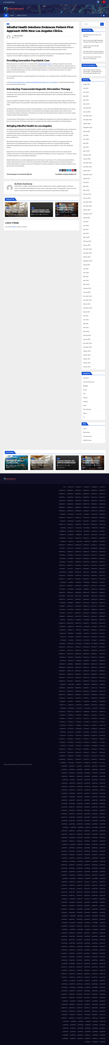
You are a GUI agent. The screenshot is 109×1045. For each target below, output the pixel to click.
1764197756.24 (86, 575)
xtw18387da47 (72, 994)
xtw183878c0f (87, 912)
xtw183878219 (95, 898)
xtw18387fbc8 (73, 1038)
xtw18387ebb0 (87, 1014)
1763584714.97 (70, 565)
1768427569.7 (94, 660)
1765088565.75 (102, 592)
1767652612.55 (70, 647)
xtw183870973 (95, 773)
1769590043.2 (102, 684)
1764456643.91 (63, 582)
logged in (14, 226)
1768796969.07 (62, 670)
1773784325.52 (86, 759)
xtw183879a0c (79, 926)
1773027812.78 (86, 755)
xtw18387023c (72, 766)
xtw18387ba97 (102, 956)
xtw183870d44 (95, 776)
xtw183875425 (95, 851)
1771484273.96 (102, 725)
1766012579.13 (78, 613)
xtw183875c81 (65, 861)
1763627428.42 (78, 565)
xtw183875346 (87, 851)
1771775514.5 (70, 735)
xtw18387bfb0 (65, 963)
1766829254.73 (70, 630)
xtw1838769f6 (102, 871)
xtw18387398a (72, 820)
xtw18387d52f (87, 987)
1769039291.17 (78, 674)
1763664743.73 (86, 565)
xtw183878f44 (95, 915)
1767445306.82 (102, 640)
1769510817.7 (79, 684)
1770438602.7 (94, 701)
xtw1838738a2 (95, 817)
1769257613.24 (94, 677)
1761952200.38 (86, 531)
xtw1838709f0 (102, 773)
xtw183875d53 (72, 861)
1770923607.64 (62, 715)
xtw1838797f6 (102, 922)
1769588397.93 (94, 684)
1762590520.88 (78, 544)
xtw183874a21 (72, 841)
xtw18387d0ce (102, 980)
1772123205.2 (102, 742)
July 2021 (85, 315)
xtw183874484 (102, 830)
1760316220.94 (62, 500)
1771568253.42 (94, 728)
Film (58, 205)
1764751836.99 (102, 585)
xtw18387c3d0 (87, 967)
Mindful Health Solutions (44, 64)
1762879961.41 (62, 551)
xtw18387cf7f (65, 980)
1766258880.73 (102, 616)
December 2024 (87, 162)
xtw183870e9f (65, 779)
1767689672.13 (78, 647)
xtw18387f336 (65, 1028)
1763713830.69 (102, 565)
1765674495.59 (78, 606)
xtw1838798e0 (64, 926)
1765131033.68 (70, 595)
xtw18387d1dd (64, 984)
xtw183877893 (87, 892)
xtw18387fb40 (102, 1035)
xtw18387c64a (87, 970)
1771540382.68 (78, 728)
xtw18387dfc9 (102, 1001)
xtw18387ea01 (64, 1014)
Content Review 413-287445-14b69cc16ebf (41, 211)
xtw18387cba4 (102, 973)
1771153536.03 (94, 718)
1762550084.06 (70, 544)
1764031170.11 (86, 572)
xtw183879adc (95, 926)
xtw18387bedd (95, 960)
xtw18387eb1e (72, 1014)
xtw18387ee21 (95, 1018)
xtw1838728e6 (95, 800)
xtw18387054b (79, 769)
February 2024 (87, 194)
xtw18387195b (79, 786)
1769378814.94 (86, 681)
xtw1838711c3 (80, 783)
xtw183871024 (87, 779)
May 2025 (85, 143)
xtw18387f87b (80, 1031)
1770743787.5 (95, 708)
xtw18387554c (72, 854)
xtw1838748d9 (79, 837)
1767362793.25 (78, 640)
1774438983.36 (87, 762)
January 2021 (86, 339)
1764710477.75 (94, 585)
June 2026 (86, 92)
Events (85, 389)
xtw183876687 (95, 868)
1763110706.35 (78, 555)
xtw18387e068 (64, 1004)
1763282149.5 (78, 558)
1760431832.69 (94, 500)
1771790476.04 (78, 735)
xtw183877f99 (72, 898)
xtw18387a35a (79, 932)
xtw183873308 (87, 810)
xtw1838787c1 (102, 905)
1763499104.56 (94, 561)
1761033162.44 (71, 514)
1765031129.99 (86, 592)
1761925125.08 (78, 531)
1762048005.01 (70, 534)
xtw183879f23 (95, 929)
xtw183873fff (87, 827)
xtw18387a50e (79, 936)
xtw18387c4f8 (64, 970)
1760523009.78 (78, 504)
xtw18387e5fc (102, 1004)
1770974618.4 (78, 715)
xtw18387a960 (64, 943)
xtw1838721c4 (87, 793)
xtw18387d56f (95, 987)
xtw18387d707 (72, 990)
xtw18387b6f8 (64, 956)
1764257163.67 (102, 575)
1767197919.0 (78, 636)
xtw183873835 (79, 817)
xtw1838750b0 (72, 847)
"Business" (86, 378)
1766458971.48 (62, 623)
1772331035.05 (78, 749)
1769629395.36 (62, 687)
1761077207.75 (79, 514)
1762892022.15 (70, 551)
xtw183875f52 (95, 861)
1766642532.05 (62, 626)
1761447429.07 (86, 521)
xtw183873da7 (95, 824)
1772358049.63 (86, 749)
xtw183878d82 (102, 912)
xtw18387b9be (95, 956)
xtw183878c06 (79, 912)
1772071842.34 (86, 742)
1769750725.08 (102, 687)
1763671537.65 (94, 565)
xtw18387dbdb (72, 997)
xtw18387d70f (79, 990)
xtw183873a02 (95, 820)
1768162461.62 (62, 657)
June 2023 (86, 225)
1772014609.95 (70, 742)
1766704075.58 (78, 626)
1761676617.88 (102, 524)
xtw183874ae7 (87, 841)
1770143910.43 (70, 698)
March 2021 (86, 331)
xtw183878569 (95, 902)
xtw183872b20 (95, 803)
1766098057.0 (62, 616)
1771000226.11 (94, 715)
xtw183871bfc (102, 786)
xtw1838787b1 (95, 905)
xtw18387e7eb (87, 1007)
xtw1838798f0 (72, 926)
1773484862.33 (70, 759)
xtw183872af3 (87, 803)
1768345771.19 (71, 660)
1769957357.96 (62, 694)
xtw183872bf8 (64, 807)
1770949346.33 (70, 715)
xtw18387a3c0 (87, 932)
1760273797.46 (94, 497)
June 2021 (86, 319)
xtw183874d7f (80, 844)
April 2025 (86, 147)
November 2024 (87, 166)
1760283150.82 (102, 497)
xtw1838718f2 (72, 786)
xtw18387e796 (79, 1007)
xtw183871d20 (64, 790)
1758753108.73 (78, 490)
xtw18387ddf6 (72, 1001)
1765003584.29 (78, 592)
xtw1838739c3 (79, 820)
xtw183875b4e (87, 858)
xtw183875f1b (87, 861)
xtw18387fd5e (102, 1038)
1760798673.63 (94, 507)
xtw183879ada (87, 926)
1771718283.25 (94, 732)
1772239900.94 (94, 745)
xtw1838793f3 (80, 922)
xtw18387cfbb (80, 980)
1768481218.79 (62, 664)
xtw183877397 (87, 885)
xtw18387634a (95, 864)
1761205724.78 (70, 517)
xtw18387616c (64, 864)
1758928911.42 (94, 490)
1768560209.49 (86, 664)
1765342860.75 (78, 599)
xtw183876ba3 (87, 875)
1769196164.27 (78, 677)
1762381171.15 (71, 541)
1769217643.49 (86, 677)
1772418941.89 (70, 752)
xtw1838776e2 (102, 888)
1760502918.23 (70, 504)
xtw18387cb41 (87, 973)
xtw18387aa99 (79, 943)
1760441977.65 (102, 500)
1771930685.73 (78, 738)
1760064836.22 (78, 493)
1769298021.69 (62, 681)
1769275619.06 (102, 677)
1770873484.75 (94, 711)
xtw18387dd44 (102, 997)
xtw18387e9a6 (79, 1011)
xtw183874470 (95, 830)
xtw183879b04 (102, 926)
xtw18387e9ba (87, 1011)
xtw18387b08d (79, 946)
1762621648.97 (86, 544)
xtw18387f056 (88, 1021)
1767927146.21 (86, 650)
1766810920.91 (62, 630)
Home (12, 15)
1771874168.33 (62, 738)
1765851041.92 (86, 609)
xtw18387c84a (72, 973)
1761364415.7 (63, 521)
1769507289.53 (71, 684)
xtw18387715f (87, 881)
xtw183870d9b (102, 776)
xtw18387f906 (102, 1031)
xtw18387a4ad (72, 936)
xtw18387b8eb (87, 956)
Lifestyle (85, 401)
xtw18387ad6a (64, 946)
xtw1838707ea (72, 773)
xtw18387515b (95, 847)
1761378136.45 (70, 521)
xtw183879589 (95, 922)
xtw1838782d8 (72, 902)
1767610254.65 (62, 647)
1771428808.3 (78, 725)
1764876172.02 (94, 589)
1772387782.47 (102, 749)
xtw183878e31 (65, 915)
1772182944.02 (86, 745)
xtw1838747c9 (102, 834)
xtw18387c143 (95, 963)
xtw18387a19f (64, 932)
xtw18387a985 (72, 943)
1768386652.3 (79, 660)
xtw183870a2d (64, 776)
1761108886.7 (86, 514)
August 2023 (86, 217)
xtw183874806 (64, 837)
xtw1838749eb (102, 837)
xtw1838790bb (79, 919)
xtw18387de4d (80, 1001)
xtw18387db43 (102, 994)
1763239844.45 (70, 558)
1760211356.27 (78, 497)
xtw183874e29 (95, 844)
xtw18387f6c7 (102, 1028)
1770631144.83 (94, 704)
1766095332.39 (102, 613)
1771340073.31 (94, 721)
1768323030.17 (63, 660)
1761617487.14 (86, 524)
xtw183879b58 (72, 929)
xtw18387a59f (87, 936)
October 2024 (86, 170)
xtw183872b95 (102, 803)
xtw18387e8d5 (102, 1007)
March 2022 (86, 284)
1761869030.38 (62, 531)
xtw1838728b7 (87, 800)
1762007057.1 (102, 531)
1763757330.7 (70, 568)
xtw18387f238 (102, 1021)
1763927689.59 (62, 572)
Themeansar (29, 764)
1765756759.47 (102, 606)
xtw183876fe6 (64, 881)
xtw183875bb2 (95, 858)
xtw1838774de (64, 888)
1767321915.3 (71, 640)
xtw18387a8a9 (95, 939)
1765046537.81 (94, 592)
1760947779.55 (94, 510)
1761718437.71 (70, 527)
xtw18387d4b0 (72, 987)
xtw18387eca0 (72, 1018)
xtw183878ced (95, 912)
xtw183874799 (95, 834)
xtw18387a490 (102, 932)
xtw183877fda (87, 898)
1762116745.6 (86, 534)
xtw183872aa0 (79, 803)
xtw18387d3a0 (95, 984)
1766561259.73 (86, 623)
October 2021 (86, 304)
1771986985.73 (102, 738)
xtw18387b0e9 (87, 946)
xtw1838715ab (64, 786)
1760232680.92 (86, 497)
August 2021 (86, 311)
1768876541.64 (86, 670)
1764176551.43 (78, 575)
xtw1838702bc (79, 766)
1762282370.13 (86, 538)
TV (84, 417)
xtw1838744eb (64, 834)
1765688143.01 (86, 606)
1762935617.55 (78, 551)
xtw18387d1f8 (72, 984)
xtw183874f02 (102, 844)
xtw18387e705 (64, 1007)
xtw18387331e (95, 810)
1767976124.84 (102, 650)
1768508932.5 (70, 664)
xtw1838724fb (95, 796)
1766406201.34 (94, 619)
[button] (101, 15)
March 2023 (86, 237)
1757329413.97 (86, 487)
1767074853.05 (94, 633)
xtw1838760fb (102, 861)
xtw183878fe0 (102, 915)
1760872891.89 (70, 510)
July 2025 (85, 135)
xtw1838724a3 (87, 796)
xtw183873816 (72, 817)
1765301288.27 (70, 599)
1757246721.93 (70, 487)
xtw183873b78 (79, 824)
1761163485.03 (102, 514)
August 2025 (86, 131)
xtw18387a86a (87, 939)
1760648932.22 (62, 507)
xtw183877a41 (102, 892)
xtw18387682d (72, 871)
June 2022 (86, 272)
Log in (84, 428)
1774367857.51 (79, 762)
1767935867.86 (94, 650)
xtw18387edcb (87, 1018)
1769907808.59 (94, 691)
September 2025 (87, 127)
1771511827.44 (70, 728)
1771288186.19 (78, 721)
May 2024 (85, 186)
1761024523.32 (63, 514)
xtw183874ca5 (65, 844)
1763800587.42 (78, 568)
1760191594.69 (70, 497)
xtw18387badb (64, 960)
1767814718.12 (70, 650)
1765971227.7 (70, 613)
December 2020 (87, 343)
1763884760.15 (102, 568)
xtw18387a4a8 (64, 936)
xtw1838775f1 (87, 888)
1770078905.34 (102, 694)
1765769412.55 (62, 609)
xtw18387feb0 (95, 1041)
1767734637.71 (94, 647)
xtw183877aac (72, 895)
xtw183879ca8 (88, 929)
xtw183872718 (79, 800)
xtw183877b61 (95, 895)
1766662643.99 (70, 626)
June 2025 (86, 139)
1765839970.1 (78, 609)
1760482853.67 (62, 504)
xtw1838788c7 (72, 909)
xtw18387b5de (95, 953)
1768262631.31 (94, 657)
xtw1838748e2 (87, 837)
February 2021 (87, 335)
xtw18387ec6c (64, 1018)
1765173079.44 (78, 595)
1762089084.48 (78, 534)
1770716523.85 (79, 708)
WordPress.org (87, 440)
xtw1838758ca (102, 854)
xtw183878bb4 (72, 912)
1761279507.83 (86, 517)
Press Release (87, 409)
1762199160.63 (62, 538)
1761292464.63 (94, 517)
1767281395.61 (102, 636)
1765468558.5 (70, 602)
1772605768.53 (102, 752)
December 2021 (87, 296)
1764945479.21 (62, 592)
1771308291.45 (86, 721)
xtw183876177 (72, 864)
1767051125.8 (86, 633)
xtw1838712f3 (95, 783)
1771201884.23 (102, 718)
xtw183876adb (72, 875)
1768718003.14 (86, 667)
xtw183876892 (87, 871)
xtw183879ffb (102, 929)
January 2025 (86, 159)
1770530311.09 (70, 704)
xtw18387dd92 (65, 1001)
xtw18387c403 (95, 967)
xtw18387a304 (72, 932)
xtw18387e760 (72, 1007)
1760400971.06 (86, 500)
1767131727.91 (63, 636)
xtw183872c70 (72, 807)
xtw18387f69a (87, 1028)
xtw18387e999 (72, 1011)
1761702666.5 (63, 527)
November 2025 (87, 119)
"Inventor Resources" (89, 382)
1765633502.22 (70, 606)
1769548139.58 (86, 684)
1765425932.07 (102, 599)
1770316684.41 (62, 701)
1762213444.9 (70, 538)
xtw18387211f (79, 793)
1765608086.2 (62, 606)
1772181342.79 (78, 745)
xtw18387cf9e (72, 980)
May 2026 (85, 96)
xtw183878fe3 (64, 919)
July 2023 (85, 221)
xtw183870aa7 (72, 776)
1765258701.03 (102, 595)
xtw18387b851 (79, 956)
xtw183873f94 (73, 827)
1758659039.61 (70, 490)
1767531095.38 (86, 643)
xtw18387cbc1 (64, 977)
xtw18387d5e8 (64, 990)
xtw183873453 (64, 813)
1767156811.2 (71, 636)
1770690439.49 (71, 708)
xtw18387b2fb (95, 950)
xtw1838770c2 (79, 881)
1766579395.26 (94, 623)
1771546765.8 (86, 728)
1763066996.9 (70, 555)
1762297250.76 (94, 538)
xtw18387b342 (64, 953)
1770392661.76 (78, 701)
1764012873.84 (78, 572)
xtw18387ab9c (87, 943)
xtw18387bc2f (79, 960)
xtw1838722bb (102, 793)
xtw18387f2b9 (80, 1024)
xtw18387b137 (102, 946)
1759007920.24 (102, 490)
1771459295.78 (94, 725)
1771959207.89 (94, 738)
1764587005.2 (102, 582)
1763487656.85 (86, 561)
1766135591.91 (70, 616)
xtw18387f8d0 (87, 1031)
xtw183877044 (72, 881)
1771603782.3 (63, 732)
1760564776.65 (86, 504)
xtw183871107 (102, 779)
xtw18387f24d (65, 1024)
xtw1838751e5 (102, 847)
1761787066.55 (86, 527)
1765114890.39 (62, 595)
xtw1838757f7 (95, 854)
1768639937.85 (62, 667)
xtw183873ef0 (102, 824)
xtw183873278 (72, 810)
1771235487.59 (62, 721)
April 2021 (86, 327)
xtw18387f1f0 (95, 1021)
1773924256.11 (94, 759)
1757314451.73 (78, 487)
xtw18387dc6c (87, 997)
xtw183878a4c (64, 912)
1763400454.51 (62, 561)
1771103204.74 (70, 718)
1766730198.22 (86, 626)
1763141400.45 (86, 555)
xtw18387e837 (95, 1007)
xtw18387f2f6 (95, 1024)
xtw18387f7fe (73, 1031)
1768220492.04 (78, 657)
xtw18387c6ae (95, 970)
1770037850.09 (86, 694)
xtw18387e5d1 (95, 1004)
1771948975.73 (86, 738)
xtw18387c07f (79, 963)
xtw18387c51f (79, 970)
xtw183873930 (64, 820)
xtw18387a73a (72, 939)
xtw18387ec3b (102, 1014)
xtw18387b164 (64, 950)
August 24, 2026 (63, 465)
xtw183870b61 (87, 776)
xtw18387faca (87, 1035)
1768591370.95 (94, 664)
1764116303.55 (62, 575)
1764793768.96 (70, 589)
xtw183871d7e (72, 790)
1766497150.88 (70, 623)
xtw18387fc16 (87, 1038)
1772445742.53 (78, 752)
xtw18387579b (87, 854)
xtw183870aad (79, 776)
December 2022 (87, 249)
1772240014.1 (102, 745)
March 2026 (86, 104)
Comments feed (87, 436)
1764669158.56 (78, 585)
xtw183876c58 (95, 875)
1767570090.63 (94, 643)
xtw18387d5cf (102, 987)
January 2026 (86, 111)
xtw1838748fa (95, 837)
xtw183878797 (87, 905)
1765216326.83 (94, 595)
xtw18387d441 (65, 987)
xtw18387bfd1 (72, 963)
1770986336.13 (86, 715)
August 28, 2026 (12, 465)
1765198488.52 (86, 595)
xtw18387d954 (95, 990)
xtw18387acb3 (102, 943)
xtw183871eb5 (95, 790)
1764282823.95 (62, 578)
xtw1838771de (95, 881)
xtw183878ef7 (87, 915)
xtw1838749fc (64, 841)
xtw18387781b (79, 892)
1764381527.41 (94, 578)
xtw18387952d (87, 922)
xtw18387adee (72, 946)
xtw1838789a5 (102, 909)
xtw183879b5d (80, 929)
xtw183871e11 (80, 790)
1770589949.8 (86, 704)
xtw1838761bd (79, 864)
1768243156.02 (86, 657)
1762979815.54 (94, 551)
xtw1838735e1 (95, 813)
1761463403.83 (94, 521)
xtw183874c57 (95, 841)
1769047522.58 (86, 674)
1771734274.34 (102, 732)
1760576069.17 (94, 504)
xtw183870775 (64, 773)
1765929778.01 (102, 609)
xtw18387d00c (95, 980)
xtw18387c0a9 (87, 963)
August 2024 (86, 178)
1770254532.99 (94, 698)
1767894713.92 (78, 650)
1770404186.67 (86, 701)
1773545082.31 (78, 759)
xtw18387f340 (73, 1028)
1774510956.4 (95, 762)
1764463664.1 (71, 582)
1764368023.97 (86, 578)
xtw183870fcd (79, 779)
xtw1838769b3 (95, 871)
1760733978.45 (86, 507)
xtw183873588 (87, 813)
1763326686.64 (94, 558)
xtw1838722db (72, 796)
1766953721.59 (102, 630)
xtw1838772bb (64, 885)
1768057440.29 (78, 653)
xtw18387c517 (72, 970)
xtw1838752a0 (72, 851)
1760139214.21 (102, 493)
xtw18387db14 (95, 994)
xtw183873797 (64, 817)
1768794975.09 (102, 667)
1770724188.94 (87, 708)
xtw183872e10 (87, 807)
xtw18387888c (64, 909)
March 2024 (86, 190)
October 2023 (86, 210)
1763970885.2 (70, 572)
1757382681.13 (94, 487)
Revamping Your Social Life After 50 (20, 174)
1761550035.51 (70, 524)
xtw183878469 (87, 902)
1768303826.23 (102, 657)
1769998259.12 (78, 694)
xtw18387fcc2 (95, 1038)
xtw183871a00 (87, 786)
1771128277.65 (78, 718)
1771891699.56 (70, 738)
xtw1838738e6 (102, 817)
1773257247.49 (94, 755)
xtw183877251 (102, 881)
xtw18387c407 (102, 967)
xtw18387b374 (79, 953)
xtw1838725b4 (64, 800)
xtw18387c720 (102, 970)
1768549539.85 (78, 664)
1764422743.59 (102, 578)
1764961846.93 (70, 592)
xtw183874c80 (102, 841)
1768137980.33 (102, 653)
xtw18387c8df (79, 973)
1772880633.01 (70, 755)
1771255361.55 (70, 721)
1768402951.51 (86, 660)
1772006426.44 (62, 742)
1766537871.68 (78, 623)
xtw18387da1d (64, 994)
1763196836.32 (102, 555)
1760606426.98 (102, 504)
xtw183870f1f (72, 779)
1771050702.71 (102, 715)
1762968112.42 (86, 551)
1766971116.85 (63, 633)
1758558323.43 (62, 490)
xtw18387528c (64, 851)
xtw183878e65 (72, 915)
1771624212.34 (70, 732)
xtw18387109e (95, 779)
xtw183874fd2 (64, 847)
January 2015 (86, 366)
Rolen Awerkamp (18, 35)
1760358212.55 (78, 500)
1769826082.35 (70, 691)
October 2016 (86, 362)
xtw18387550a (102, 851)
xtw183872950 (102, 800)
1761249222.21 (78, 517)
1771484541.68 (62, 728)
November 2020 (87, 347)
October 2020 (86, 351)
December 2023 (87, 202)
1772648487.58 (62, 755)
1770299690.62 (102, 698)
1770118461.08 (62, 698)
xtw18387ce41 (95, 977)
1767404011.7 (94, 640)
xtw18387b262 (87, 950)
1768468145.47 (102, 660)
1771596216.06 (102, 728)
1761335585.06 (102, 517)
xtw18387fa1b (73, 1035)
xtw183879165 (102, 919)
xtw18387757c (79, 888)
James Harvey (20, 214)
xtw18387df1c (87, 1001)
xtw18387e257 (72, 1004)
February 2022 (87, 288)
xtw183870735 (102, 769)
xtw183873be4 (87, 824)
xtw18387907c (72, 919)
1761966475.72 (94, 531)
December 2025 (87, 115)
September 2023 (87, 213)
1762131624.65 (94, 534)
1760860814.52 (62, 510)
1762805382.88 (94, 548)
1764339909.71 (78, 578)
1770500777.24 (62, 704)
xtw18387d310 (87, 984)
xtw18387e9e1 (102, 1011)
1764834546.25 (78, 589)
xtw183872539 (102, 796)
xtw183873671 (102, 813)
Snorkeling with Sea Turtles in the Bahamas (15, 463)
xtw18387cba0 (95, 973)
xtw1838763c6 (102, 864)
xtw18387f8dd (95, 1031)
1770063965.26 (94, 694)
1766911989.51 (94, 630)
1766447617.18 (102, 619)
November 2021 (87, 300)
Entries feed (86, 432)
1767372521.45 (86, 640)
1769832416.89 (78, 691)
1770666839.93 (63, 708)
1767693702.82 (86, 647)
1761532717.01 (62, 524)
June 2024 (86, 182)
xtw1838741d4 (64, 830)
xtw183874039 (95, 827)
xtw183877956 (95, 892)
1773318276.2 (102, 755)
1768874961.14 (78, 670)
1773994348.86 (102, 759)
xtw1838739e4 (87, 820)
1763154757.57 (94, 555)
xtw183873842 (87, 817)
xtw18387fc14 (80, 1038)
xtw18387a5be (95, 936)
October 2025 (86, 123)
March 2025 (86, 151)
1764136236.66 (70, 575)
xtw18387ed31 (79, 1018)
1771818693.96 (86, 735)
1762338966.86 (102, 538)
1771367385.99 (62, 725)
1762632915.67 (94, 544)
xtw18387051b (72, 769)
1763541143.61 (102, 561)
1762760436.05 (78, 548)
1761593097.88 (78, 524)
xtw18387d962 (102, 990)
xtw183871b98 (95, 786)
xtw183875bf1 (102, 858)
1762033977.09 (62, 534)
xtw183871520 (102, 783)
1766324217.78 (70, 619)
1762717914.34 (70, 548)
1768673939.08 (70, 667)
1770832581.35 (78, 711)
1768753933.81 (94, 667)
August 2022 (86, 264)
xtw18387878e (79, 905)
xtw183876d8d (72, 878)
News (84, 405)
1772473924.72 (86, 752)
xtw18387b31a (102, 950)
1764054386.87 (94, 572)
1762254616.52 (78, 538)
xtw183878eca (80, 915)
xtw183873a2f (102, 820)
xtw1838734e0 (79, 813)
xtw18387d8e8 (87, 990)
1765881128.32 (94, 609)
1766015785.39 (86, 613)
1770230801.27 (86, 698)
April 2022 (86, 280)
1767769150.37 (102, 647)
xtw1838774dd (102, 885)
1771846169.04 (102, 735)
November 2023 (87, 206)
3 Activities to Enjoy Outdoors (65, 174)
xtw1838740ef (102, 827)
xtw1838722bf (64, 796)
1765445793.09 (62, 602)
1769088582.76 (94, 674)
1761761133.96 (78, 527)
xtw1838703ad (102, 766)
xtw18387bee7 (102, 960)
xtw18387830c (79, 902)
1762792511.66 (86, 548)
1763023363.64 (102, 551)
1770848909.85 (86, 711)
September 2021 (87, 308)
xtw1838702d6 (87, 766)
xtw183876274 (87, 864)
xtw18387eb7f (80, 1014)
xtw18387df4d (95, 1001)
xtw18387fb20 (95, 1035)
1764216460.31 (94, 575)
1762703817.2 (62, 548)
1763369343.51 (102, 558)
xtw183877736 (64, 892)
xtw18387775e (72, 892)
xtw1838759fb (64, 858)
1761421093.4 (78, 521)
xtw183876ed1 (80, 878)
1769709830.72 (86, 687)
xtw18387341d (102, 810)
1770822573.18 (70, 711)
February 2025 (87, 155)
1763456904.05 (78, 561)
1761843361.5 (102, 527)
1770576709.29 (78, 704)
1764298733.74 (70, 578)
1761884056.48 (70, 531)
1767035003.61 (78, 633)
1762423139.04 (79, 541)
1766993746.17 (70, 633)
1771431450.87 (86, 725)
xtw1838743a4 (79, 830)
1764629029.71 (70, 585)
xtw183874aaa (79, 841)
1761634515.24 (94, 524)
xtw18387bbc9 (72, 960)
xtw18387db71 (64, 997)
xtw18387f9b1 (65, 1035)
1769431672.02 (102, 681)
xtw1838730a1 (102, 807)
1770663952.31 (102, 704)
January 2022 (86, 292)
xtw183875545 (64, 854)
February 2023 (87, 241)
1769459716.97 (63, 684)
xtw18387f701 (65, 1031)
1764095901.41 (102, 572)
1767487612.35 (70, 643)
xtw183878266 (64, 902)
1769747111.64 (94, 687)
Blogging (85, 385)
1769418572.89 (94, 681)
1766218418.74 (94, 616)
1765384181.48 (94, 599)
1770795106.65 (62, 711)
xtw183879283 (65, 922)
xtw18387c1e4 (64, 967)
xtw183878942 (79, 909)
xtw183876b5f (79, 875)
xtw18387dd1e (95, 997)
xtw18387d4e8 (80, 987)
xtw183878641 (102, 902)
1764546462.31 (94, 582)
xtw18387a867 (79, 939)
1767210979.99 (86, 636)
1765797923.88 (70, 609)
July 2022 (85, 268)
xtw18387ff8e (102, 1041)
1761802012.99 (94, 527)
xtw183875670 (79, 854)
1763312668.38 (86, 558)
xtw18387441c (87, 830)
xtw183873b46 (72, 824)
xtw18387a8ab (102, 939)
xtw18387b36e (72, 953)
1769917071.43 (102, 691)
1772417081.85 (62, 752)
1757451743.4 (102, 487)
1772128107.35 (63, 745)
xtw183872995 (64, 803)
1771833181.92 (94, 735)
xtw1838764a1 (72, 868)
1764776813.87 (62, 589)
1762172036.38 (102, 534)
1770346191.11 (70, 701)
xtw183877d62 (102, 895)
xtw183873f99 (80, 827)
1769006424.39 (70, 674)
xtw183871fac (102, 790)
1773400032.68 (62, 759)
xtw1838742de (72, 830)
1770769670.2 (102, 708)
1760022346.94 (70, 493)
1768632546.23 (102, 664)
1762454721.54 (87, 541)
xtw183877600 (95, 888)
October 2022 (86, 257)
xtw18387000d (64, 766)
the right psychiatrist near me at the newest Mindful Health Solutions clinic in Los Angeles (34, 82)
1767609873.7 (102, 643)
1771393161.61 (70, 725)
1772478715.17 (94, 752)
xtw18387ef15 (102, 1018)
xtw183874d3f (72, 844)
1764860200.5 (86, 589)
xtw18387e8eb (64, 1011)
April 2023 (86, 233)
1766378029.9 (86, 619)
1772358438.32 (94, 749)
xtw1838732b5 (79, 810)
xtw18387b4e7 (87, 953)
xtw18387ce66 (102, 977)
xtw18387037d (95, 766)
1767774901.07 (62, 650)
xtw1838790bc (87, 919)
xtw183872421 (79, 796)
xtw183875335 (79, 851)
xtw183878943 (87, 909)
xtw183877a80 (64, 895)
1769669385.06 (78, 687)
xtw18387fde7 (88, 1041)
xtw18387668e (102, 868)
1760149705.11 (62, 497)
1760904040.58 (78, 510)
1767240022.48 (94, 636)
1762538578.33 (62, 544)
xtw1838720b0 (72, 793)
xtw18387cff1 (87, 980)
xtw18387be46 (87, 960)
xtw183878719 (64, 905)
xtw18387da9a (79, 994)
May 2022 (85, 276)
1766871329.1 (78, 630)
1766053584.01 (94, 613)
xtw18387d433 (102, 984)
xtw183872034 (64, 793)
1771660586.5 (78, 732)
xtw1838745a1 (72, 834)
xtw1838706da (95, 769)
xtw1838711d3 (87, 783)
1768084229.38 (86, 653)
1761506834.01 (102, 521)
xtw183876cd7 (102, 875)
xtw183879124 (95, 919)
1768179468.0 (70, 657)
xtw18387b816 (72, 956)
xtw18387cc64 (79, 977)
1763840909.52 (86, 568)
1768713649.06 (78, 667)
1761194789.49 (62, 517)
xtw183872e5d (95, 807)
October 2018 (86, 355)
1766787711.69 (102, 626)
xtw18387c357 (79, 967)
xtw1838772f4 (79, 885)
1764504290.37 (78, 582)
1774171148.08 (71, 762)
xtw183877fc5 (80, 898)
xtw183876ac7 (64, 875)
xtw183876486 (64, 868)
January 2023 (86, 245)
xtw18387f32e (102, 1024)
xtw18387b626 (102, 953)
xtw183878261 (102, 898)
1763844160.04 (94, 568)
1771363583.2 (102, 721)
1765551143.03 (94, 602)
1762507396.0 (102, 541)
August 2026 (86, 84)
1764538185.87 (86, 582)
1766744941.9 (94, 626)
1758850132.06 (86, 490)
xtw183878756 (72, 905)
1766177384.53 (78, 616)
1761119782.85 (94, 514)
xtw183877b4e (87, 895)
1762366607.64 (63, 541)
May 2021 (85, 323)
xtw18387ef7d (66, 1021)
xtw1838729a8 (72, 803)
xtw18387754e (72, 888)
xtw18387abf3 (95, 943)
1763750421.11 (62, 568)
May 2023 (85, 229)
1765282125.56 (62, 599)
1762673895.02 (102, 544)
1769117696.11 (102, 674)
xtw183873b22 (64, 824)
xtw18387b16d (72, 950)
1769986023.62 (70, 694)
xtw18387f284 (73, 1024)
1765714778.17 (94, 606)
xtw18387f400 (80, 1028)
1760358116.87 (70, 500)
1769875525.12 (86, 691)
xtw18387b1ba (79, 950)
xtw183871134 (64, 783)
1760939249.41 (86, 510)
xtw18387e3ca (87, 1004)
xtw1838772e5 (72, 885)
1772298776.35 (70, 749)
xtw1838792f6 (72, 922)
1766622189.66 (102, 623)
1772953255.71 (78, 755)
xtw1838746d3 (87, 834)
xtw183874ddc (87, 844)
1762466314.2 (95, 541)
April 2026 (86, 100)
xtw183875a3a (72, 858)
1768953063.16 (102, 670)
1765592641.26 (102, 602)
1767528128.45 (78, 643)
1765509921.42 (78, 602)
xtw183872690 (72, 800)
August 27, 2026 (37, 465)
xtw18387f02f (80, 1021)
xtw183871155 (72, 783)
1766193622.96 (86, 616)
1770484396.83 (102, 701)
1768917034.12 (94, 670)
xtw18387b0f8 (95, 946)
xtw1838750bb (79, 847)
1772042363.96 (78, 742)
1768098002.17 (94, 653)
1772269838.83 (62, 749)
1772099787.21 (94, 742)
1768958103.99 (62, 674)
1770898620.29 (102, 711)
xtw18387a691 (102, 936)
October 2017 (86, 359)
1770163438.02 (78, 698)
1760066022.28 (86, 493)
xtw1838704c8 (64, 769)
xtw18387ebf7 (95, 1014)
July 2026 (85, 88)
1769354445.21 (78, 681)
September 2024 (87, 174)
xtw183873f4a (65, 827)
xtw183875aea (79, 858)
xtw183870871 (87, 773)
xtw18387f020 (73, 1021)
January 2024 (86, 198)
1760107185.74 (94, 493)
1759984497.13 (62, 493)
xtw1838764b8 (79, 868)
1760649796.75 (70, 507)
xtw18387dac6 (87, 994)
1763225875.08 (62, 558)
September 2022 (87, 261)
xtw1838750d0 (87, 847)
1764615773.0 (62, 585)
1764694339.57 (86, 585)
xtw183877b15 (79, 895)
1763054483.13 (62, 555)
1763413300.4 (70, 561)
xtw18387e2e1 (79, 1004)
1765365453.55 (86, 599)
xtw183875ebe (80, 861)
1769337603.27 (70, 681)
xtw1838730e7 (64, 810)
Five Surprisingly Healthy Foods (91, 73)
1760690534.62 (78, 507)
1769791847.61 (62, 691)
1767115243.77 (102, 633)
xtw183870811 (80, 773)
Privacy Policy (22, 15)
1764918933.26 (102, 589)
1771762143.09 (62, 735)
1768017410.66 (70, 653)
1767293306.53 (63, 640)
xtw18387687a (79, 871)
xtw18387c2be (72, 967)
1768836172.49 (70, 670)
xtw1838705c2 (87, 769)
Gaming (85, 397)
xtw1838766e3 (64, 871)
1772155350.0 (71, 745)
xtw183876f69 (87, 878)
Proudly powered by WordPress (10, 764)
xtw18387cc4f (72, 977)
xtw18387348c (72, 813)
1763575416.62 (62, 565)
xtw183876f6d (95, 878)
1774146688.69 (63, 762)
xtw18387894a (95, 909)
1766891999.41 (86, 630)
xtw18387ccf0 (87, 977)
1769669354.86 (70, 687)
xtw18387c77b (64, 973)
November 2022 (87, 253)
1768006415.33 (62, 653)
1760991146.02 (102, 510)
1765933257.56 (62, 613)
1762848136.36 (102, 548)
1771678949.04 (86, 732)
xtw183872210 (95, 793)
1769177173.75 (70, 677)
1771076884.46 (62, 718)
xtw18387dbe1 (79, 997)
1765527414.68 (86, 602)
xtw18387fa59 (80, 1035)
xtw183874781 (45, 214)
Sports (85, 413)
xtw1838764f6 (87, 868)
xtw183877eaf (65, 898)
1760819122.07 (102, 507)
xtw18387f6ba (95, 1028)
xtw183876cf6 (65, 878)
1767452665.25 (62, 643)
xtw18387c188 (102, 963)
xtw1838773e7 (95, 885)
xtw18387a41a (95, 932)
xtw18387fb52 (65, 1038)
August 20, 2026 (88, 465)
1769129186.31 (62, 677)
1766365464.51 (78, 619)
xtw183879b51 (65, 929)
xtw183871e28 (87, 790)
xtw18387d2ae (79, 984)
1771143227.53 (86, 718)
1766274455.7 (63, 619)
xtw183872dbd (79, 807)
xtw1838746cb (79, 834)
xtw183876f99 (102, 878)
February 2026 (87, 108)
